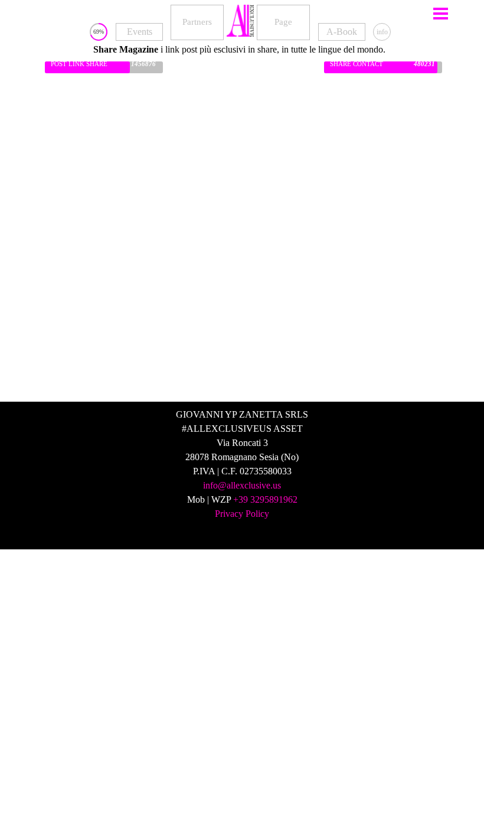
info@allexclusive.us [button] (242, 485)
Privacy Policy (242, 514)
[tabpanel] (239, 50)
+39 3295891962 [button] (265, 499)
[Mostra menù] (440, 13)
